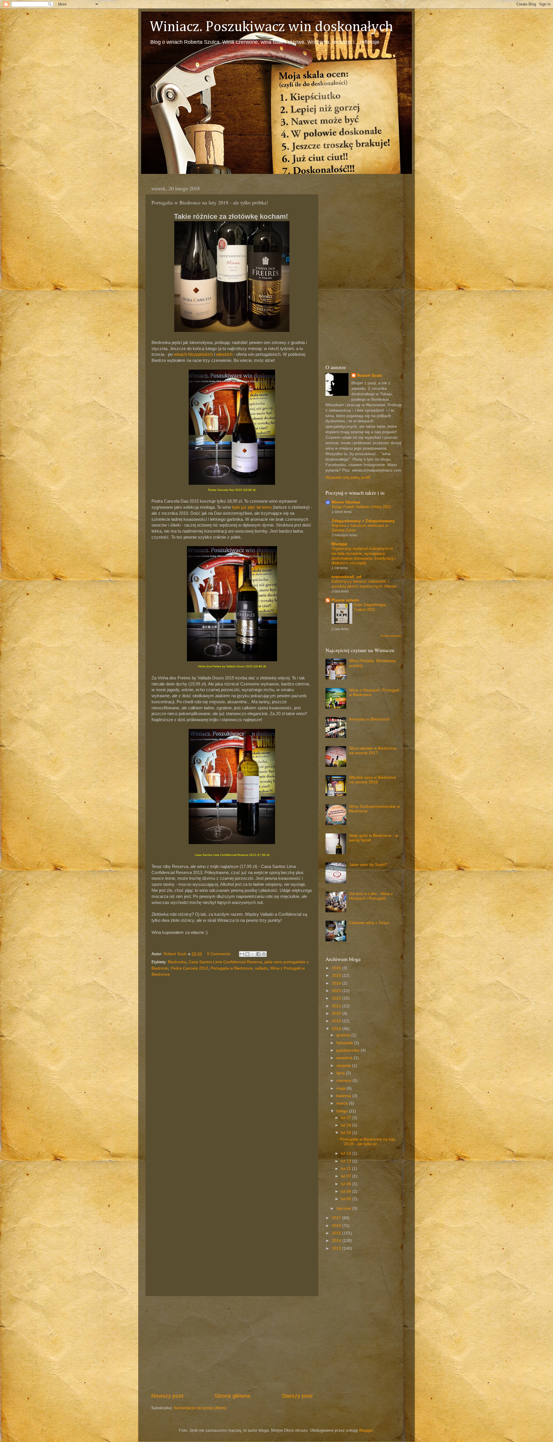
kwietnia (344, 1096)
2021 (337, 1006)
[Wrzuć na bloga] (247, 954)
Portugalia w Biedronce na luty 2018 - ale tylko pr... (367, 1141)
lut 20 (346, 1133)
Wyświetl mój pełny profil (347, 477)
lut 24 (346, 1125)
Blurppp (339, 544)
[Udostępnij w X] (253, 954)
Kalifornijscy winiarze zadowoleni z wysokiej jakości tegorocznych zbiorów (364, 583)
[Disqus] (231, 1058)
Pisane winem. (346, 600)
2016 (337, 1225)
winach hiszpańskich (193, 354)
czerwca (344, 1080)
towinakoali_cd (346, 577)
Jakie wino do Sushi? (368, 864)
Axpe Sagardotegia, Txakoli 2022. (370, 607)
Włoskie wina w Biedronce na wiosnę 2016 (372, 779)
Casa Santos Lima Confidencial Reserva (225, 962)
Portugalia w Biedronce (232, 968)
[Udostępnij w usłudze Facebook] (258, 954)
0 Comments (218, 954)
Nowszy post (167, 1396)
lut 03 (346, 1199)
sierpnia (344, 1065)
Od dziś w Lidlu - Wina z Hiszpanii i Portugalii (371, 896)
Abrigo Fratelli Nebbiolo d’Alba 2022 (361, 507)
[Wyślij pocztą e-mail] (242, 954)
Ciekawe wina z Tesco (369, 923)
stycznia (344, 1208)
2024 (337, 983)
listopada (345, 1043)
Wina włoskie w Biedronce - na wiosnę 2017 (374, 750)
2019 (337, 1021)
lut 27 (346, 1118)
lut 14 (346, 1153)
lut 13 (346, 1161)
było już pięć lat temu (252, 507)
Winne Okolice (346, 502)
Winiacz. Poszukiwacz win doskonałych (271, 27)
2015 (337, 1233)
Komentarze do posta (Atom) (200, 1408)
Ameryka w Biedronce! (369, 719)
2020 (337, 1013)
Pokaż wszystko (391, 635)
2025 (337, 975)
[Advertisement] (232, 1344)
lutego (342, 1111)
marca (342, 1103)
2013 (337, 1248)
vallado (261, 968)
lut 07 (346, 1176)
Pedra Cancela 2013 (189, 968)
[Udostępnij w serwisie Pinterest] (264, 954)
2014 (337, 1240)
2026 (337, 968)
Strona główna (232, 1396)
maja (341, 1088)
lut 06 (346, 1184)
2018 (337, 1029)
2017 (337, 1218)
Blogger (366, 1430)
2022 (337, 998)
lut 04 (346, 1191)
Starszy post (297, 1396)
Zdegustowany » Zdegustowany (363, 521)
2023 (337, 991)
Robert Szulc (369, 375)
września (345, 1058)
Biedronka (177, 962)
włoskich (224, 354)
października (348, 1050)
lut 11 (346, 1168)
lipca (341, 1073)
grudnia (343, 1035)
